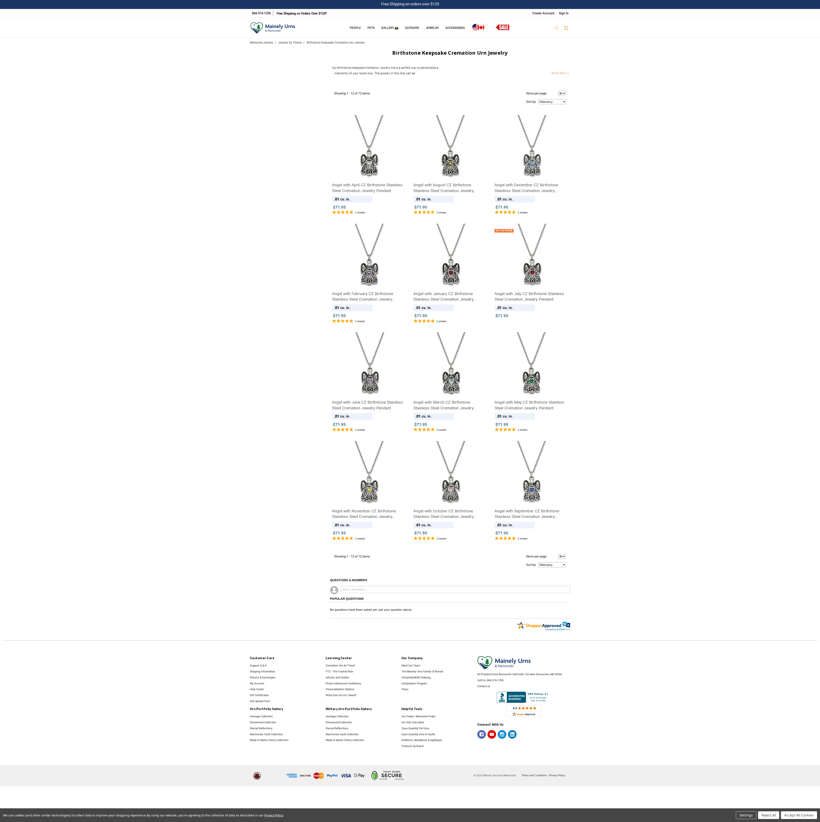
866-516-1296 (261, 13)
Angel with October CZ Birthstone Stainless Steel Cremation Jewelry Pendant (443, 514)
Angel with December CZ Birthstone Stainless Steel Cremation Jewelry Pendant (526, 188)
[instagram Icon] (502, 734)
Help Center (257, 689)
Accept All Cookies (799, 815)
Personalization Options (340, 689)
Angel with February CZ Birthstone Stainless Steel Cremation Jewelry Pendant (362, 296)
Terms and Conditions (534, 775)
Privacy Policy (557, 775)
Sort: (531, 101)
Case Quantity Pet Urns (415, 728)
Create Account (543, 13)
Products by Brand (412, 746)
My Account (257, 683)
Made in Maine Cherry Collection (269, 740)
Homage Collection (261, 716)
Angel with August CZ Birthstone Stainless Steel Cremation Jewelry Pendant (443, 188)
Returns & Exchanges (262, 677)
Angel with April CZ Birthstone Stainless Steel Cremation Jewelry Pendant (367, 187)
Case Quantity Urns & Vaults (418, 734)
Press (405, 689)
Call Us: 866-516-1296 (490, 680)
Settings (746, 815)
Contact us (483, 686)
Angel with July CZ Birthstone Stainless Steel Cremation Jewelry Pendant (529, 296)
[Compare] (561, 230)
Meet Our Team (410, 665)
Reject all (768, 815)
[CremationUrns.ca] (478, 27)
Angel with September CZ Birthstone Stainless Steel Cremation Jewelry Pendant (527, 514)
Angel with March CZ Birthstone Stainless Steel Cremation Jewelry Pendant (443, 405)
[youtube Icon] (492, 734)
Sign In (563, 13)
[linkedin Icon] (512, 734)
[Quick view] (399, 121)
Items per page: (536, 93)
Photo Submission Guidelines (343, 683)
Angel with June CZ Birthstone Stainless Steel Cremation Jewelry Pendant (367, 405)
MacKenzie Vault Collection (266, 734)
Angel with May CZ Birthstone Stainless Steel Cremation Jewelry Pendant (529, 405)
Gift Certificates (259, 695)
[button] (274, 775)
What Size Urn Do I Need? (341, 695)
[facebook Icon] (481, 734)
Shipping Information (262, 671)
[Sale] (501, 27)
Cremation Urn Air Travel (340, 665)
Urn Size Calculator (412, 722)
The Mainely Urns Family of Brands (422, 671)
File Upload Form (260, 701)
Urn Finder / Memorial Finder (418, 716)
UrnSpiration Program (414, 683)
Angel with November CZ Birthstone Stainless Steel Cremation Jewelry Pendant (364, 514)
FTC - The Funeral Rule (339, 671)
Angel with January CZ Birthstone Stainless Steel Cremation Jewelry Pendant (443, 296)
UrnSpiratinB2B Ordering (415, 677)
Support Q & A (258, 665)
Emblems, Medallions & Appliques (421, 740)
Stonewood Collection (263, 722)
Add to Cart (368, 160)
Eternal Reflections (261, 728)
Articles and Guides (337, 677)
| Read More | (559, 73)
